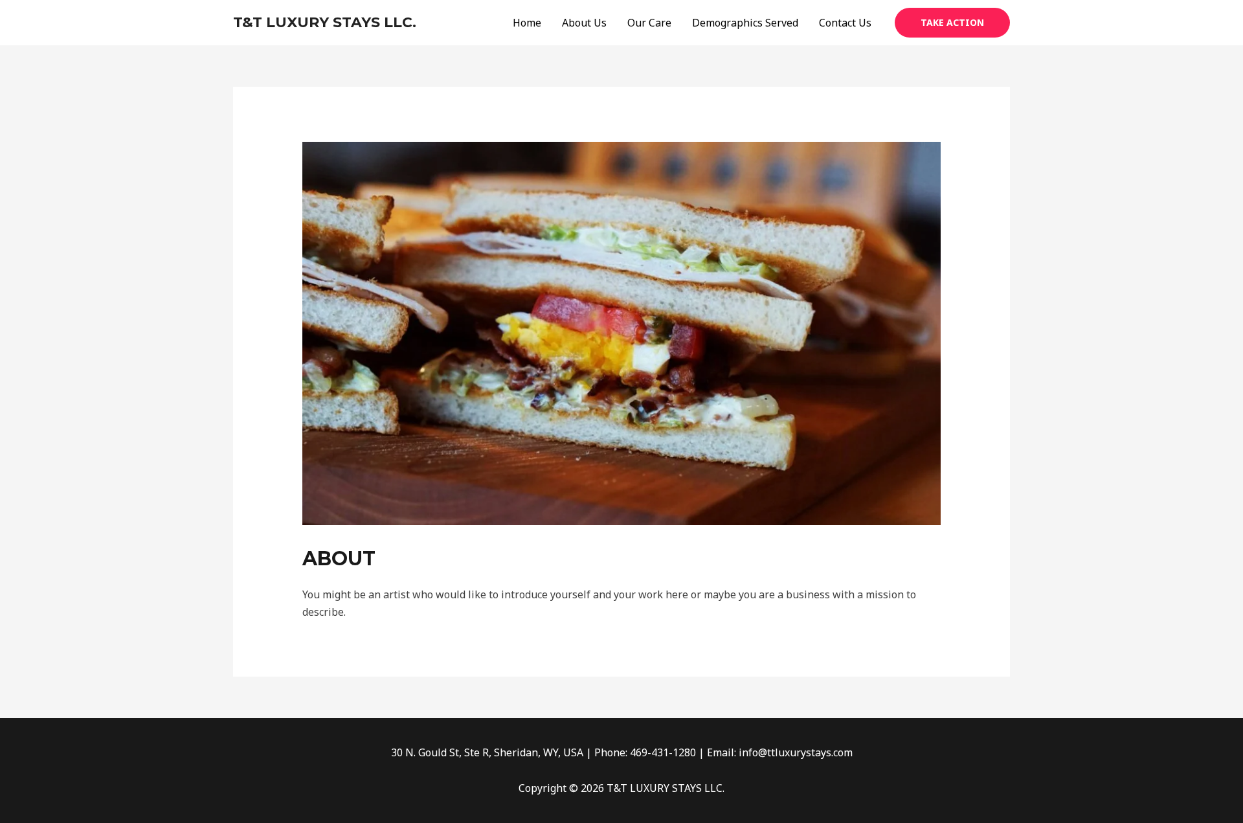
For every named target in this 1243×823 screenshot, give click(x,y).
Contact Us (845, 23)
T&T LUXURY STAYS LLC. (324, 22)
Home (527, 23)
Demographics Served (745, 23)
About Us (584, 23)
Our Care (649, 23)
